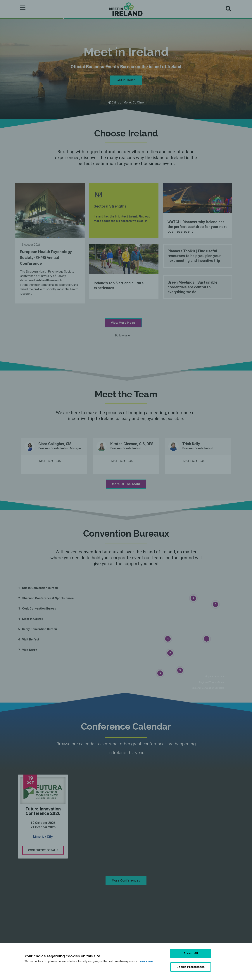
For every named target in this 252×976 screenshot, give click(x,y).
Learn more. (146, 961)
